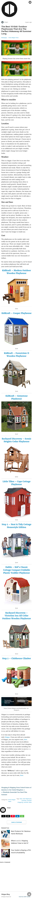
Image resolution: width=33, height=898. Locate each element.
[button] (3, 816)
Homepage (4, 37)
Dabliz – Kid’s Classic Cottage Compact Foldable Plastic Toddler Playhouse (16, 570)
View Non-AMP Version (24, 896)
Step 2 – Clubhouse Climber (16, 658)
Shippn (7, 737)
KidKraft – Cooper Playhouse (16, 313)
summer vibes (28, 802)
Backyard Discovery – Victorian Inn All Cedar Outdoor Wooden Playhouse (16, 616)
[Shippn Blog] (9, 17)
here (25, 739)
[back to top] (29, 894)
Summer (24, 800)
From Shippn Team (14, 37)
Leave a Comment (16, 822)
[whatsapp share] (22, 817)
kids (21, 798)
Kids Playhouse (27, 798)
